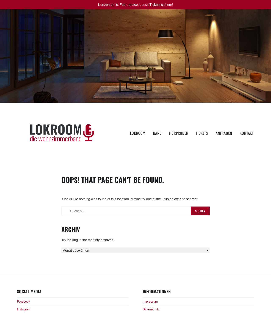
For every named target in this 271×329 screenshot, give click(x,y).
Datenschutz (151, 309)
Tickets (202, 133)
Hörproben (178, 133)
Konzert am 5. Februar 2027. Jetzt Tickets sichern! (135, 4)
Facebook (23, 301)
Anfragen (224, 133)
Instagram (23, 309)
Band (157, 133)
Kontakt (247, 133)
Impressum (150, 301)
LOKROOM (137, 133)
